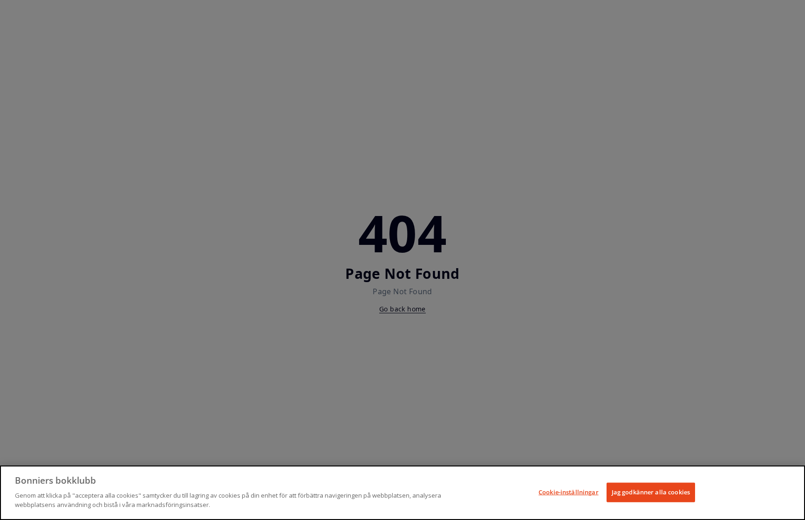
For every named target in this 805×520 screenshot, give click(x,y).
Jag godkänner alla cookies (651, 491)
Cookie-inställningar (569, 491)
